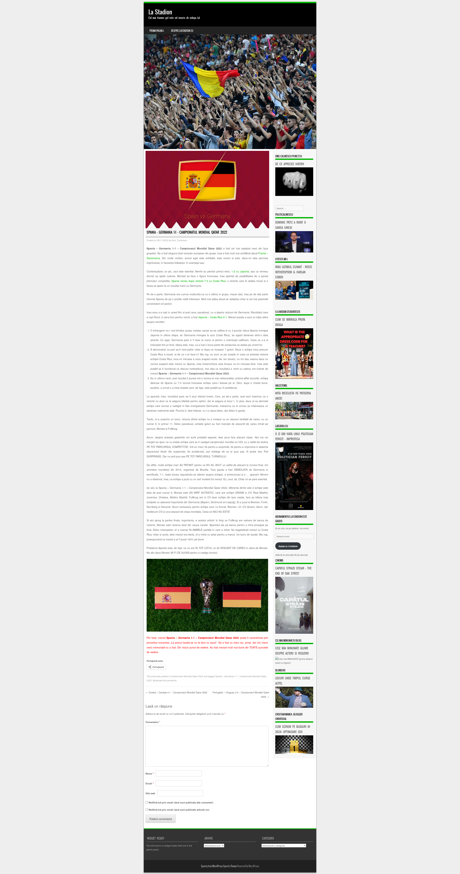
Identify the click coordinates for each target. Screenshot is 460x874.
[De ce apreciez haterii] (294, 194)
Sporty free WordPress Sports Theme (219, 866)
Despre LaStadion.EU (182, 31)
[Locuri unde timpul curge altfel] (294, 706)
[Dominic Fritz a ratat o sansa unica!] (294, 251)
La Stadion (160, 12)
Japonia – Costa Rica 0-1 (212, 317)
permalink (171, 680)
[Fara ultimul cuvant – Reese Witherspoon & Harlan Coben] (294, 298)
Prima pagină (157, 31)
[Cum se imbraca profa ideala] (294, 377)
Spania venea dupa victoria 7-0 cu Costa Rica (198, 281)
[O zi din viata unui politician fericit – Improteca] (294, 509)
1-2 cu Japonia (240, 271)
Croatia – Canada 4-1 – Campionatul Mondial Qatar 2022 (176, 692)
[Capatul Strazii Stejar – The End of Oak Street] (294, 632)
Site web (150, 793)
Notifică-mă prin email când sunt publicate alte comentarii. (181, 802)
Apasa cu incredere (288, 546)
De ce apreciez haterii (289, 164)
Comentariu (153, 722)
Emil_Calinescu (179, 240)
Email (150, 783)
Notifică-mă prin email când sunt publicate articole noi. (179, 809)
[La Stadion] (230, 76)
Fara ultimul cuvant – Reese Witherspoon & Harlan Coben (293, 272)
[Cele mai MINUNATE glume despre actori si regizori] (294, 662)
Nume (150, 773)
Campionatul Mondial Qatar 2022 (187, 676)
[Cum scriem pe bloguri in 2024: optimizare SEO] (294, 752)
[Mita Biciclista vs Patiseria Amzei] (294, 418)
